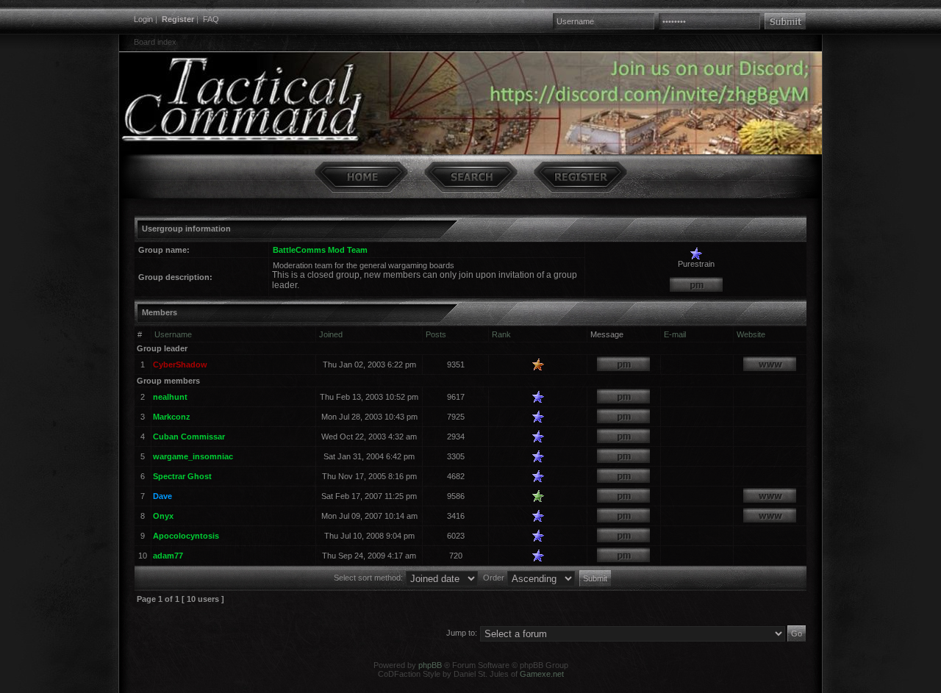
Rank (501, 334)
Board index (155, 41)
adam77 (168, 555)
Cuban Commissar (189, 436)
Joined (331, 334)
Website (751, 334)
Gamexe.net (542, 673)
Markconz (171, 416)
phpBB (430, 665)
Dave (162, 496)
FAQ (211, 19)
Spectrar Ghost (182, 476)
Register (178, 19)
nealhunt (170, 396)
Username (173, 334)
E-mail (675, 334)
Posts (436, 334)
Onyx (163, 515)
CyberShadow (180, 364)
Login (143, 19)
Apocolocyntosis (186, 535)
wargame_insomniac (193, 456)
